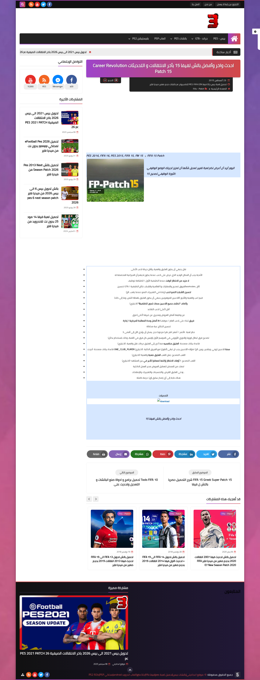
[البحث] (22, 4)
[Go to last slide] (96, 499)
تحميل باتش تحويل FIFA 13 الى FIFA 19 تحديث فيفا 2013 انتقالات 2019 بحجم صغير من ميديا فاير (112, 560)
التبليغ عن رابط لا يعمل (227, 4)
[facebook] (49, 4)
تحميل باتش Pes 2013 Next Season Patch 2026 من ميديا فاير (41, 169)
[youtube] (37, 4)
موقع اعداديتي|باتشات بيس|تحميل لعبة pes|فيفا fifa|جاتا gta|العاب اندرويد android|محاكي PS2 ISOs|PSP (146, 675)
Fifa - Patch (198, 89)
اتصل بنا (195, 4)
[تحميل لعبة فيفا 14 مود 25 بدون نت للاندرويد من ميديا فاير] (69, 221)
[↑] (130, 670)
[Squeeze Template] (237, 675)
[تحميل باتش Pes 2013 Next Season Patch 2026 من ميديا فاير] (69, 169)
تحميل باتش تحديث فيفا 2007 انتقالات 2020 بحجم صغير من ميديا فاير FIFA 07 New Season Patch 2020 (215, 560)
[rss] (31, 4)
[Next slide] (89, 499)
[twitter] (43, 4)
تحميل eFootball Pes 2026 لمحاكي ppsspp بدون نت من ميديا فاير (41, 145)
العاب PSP (160, 38)
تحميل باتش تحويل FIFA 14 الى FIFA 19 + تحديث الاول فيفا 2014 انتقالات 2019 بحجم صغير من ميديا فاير (163, 560)
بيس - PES (219, 38)
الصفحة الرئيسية (219, 89)
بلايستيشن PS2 (140, 38)
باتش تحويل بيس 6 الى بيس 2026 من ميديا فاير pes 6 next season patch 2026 (52, 195)
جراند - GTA (201, 38)
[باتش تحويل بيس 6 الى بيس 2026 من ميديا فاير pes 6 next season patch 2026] (69, 193)
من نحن (208, 4)
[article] (126, 478)
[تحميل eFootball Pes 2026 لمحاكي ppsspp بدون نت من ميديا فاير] (69, 146)
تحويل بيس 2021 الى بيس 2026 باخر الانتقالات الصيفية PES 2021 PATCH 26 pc (67, 52)
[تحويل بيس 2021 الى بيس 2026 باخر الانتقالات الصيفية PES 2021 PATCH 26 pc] (69, 118)
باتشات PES (180, 38)
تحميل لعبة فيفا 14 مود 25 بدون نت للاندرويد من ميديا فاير (42, 221)
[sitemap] (22, 674)
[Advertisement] (163, 122)
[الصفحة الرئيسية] (234, 38)
